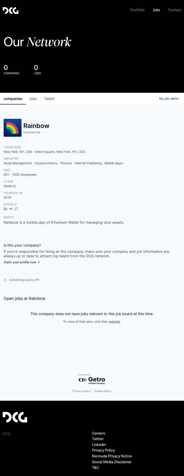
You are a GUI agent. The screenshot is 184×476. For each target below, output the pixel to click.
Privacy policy (82, 391)
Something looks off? (24, 280)
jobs (33, 98)
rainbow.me (31, 132)
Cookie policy (103, 391)
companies (13, 98)
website (114, 321)
